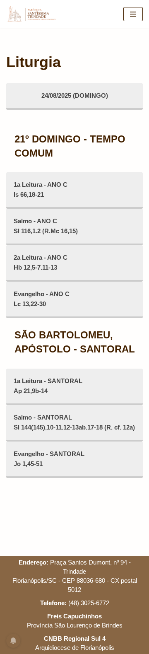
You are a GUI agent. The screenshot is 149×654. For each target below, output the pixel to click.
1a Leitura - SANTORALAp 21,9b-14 (48, 385)
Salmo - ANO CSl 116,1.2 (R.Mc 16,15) (46, 225)
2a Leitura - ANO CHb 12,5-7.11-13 (40, 262)
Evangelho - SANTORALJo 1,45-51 (49, 458)
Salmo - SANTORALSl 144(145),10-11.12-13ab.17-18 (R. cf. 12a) (74, 422)
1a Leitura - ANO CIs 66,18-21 (40, 189)
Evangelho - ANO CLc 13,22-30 (42, 298)
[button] (17, 26)
